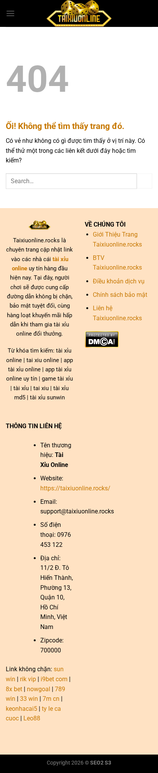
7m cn (51, 698)
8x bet (14, 689)
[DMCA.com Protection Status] (102, 339)
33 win (29, 698)
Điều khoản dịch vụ (119, 281)
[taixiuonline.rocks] (79, 13)
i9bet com (54, 679)
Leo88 (31, 718)
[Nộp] (144, 181)
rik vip (28, 679)
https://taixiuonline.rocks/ (75, 488)
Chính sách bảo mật (120, 294)
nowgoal (38, 689)
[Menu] (10, 13)
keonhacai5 (21, 708)
